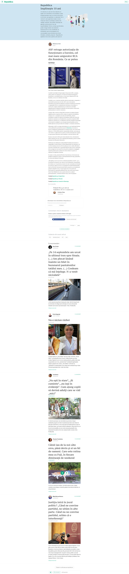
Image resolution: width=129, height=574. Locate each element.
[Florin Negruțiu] (50, 315)
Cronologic (72, 225)
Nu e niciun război (59, 320)
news (67, 237)
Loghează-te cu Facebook (59, 219)
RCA (50, 237)
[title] (55, 193)
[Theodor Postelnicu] (50, 440)
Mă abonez (61, 205)
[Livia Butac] (50, 375)
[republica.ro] (50, 572)
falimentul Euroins (56, 237)
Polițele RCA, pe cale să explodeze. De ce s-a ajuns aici (63, 189)
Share (65, 572)
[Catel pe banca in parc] (64, 473)
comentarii (78, 246)
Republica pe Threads (57, 178)
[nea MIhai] (64, 339)
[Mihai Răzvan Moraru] (50, 497)
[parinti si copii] (64, 408)
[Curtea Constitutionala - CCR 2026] (64, 533)
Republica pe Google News (59, 176)
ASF (62, 237)
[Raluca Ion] (50, 44)
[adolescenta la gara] (64, 289)
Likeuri (78, 225)
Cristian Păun (61, 192)
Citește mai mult (52, 308)
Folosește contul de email (71, 219)
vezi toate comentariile (64, 229)
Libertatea (69, 128)
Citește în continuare (64, 567)
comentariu (78, 374)
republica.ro (7, 2)
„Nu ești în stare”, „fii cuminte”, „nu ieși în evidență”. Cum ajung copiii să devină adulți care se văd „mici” (64, 387)
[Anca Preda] (50, 247)
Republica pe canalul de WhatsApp (61, 181)
